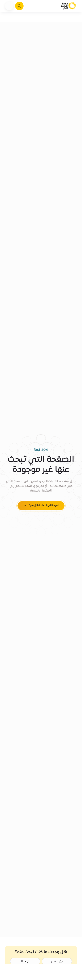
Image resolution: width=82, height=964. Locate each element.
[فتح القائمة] (9, 6)
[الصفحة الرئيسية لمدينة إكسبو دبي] (68, 6)
